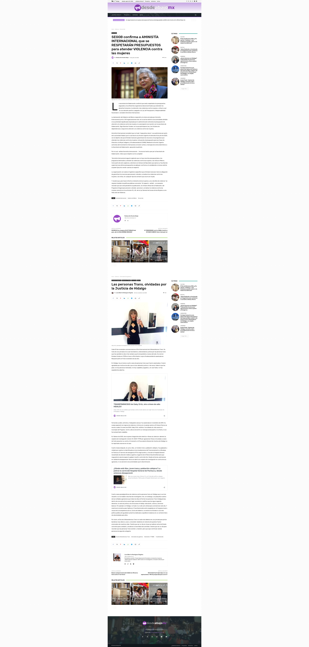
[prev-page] (113, 265)
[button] (195, 15)
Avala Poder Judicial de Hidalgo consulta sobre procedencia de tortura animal (187, 82)
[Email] (135, 63)
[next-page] (115, 265)
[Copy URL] (139, 63)
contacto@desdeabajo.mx (157, 632)
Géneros (117, 29)
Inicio (113, 29)
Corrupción (183, 65)
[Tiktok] (193, 1)
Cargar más (184, 88)
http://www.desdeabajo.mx (130, 217)
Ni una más (122, 29)
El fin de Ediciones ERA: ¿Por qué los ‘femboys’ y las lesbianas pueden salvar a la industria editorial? (120, 258)
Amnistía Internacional (121, 198)
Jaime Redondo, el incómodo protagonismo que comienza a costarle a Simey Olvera (148, 20)
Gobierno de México (132, 198)
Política (139, 254)
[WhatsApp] (128, 63)
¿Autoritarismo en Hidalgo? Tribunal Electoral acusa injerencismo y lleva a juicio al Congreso (158, 258)
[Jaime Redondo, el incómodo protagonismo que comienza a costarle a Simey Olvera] (139, 251)
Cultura (120, 254)
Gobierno (158, 254)
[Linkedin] (124, 63)
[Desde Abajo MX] (154, 7)
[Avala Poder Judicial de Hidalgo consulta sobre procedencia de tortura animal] (175, 81)
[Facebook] (187, 1)
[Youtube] (196, 1)
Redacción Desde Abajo (122, 57)
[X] (116, 63)
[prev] (192, 20)
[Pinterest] (120, 63)
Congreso (182, 78)
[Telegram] (195, 1)
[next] (195, 20)
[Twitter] (189, 1)
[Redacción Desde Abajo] (113, 58)
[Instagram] (191, 1)
